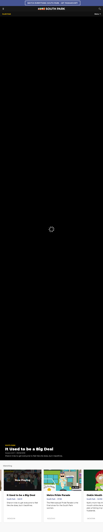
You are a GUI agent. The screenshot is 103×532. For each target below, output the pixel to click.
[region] (51, 229)
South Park (10, 445)
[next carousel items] (99, 485)
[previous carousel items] (4, 485)
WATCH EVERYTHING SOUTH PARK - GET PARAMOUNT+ (52, 3)
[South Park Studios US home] (51, 9)
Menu (96, 14)
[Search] (100, 9)
